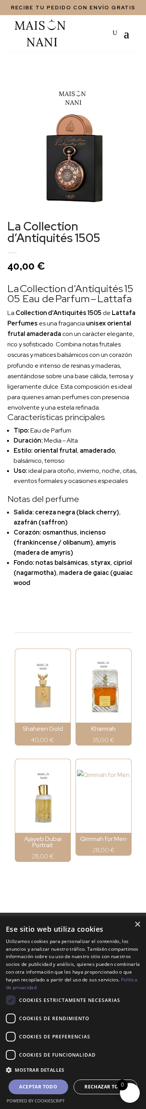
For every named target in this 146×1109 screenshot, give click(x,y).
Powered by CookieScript (36, 1101)
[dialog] (73, 1012)
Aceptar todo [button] (38, 1086)
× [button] (137, 924)
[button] (73, 1070)
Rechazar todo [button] (105, 1086)
